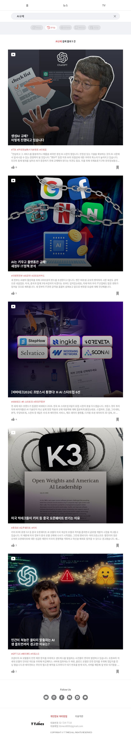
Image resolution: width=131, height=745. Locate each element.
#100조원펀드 (38, 276)
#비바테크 (16, 402)
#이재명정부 (17, 276)
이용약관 (79, 716)
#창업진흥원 (39, 402)
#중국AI (15, 528)
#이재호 (43, 149)
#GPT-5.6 (15, 654)
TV (103, 5)
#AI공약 (27, 276)
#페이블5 (25, 654)
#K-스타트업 (27, 402)
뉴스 (65, 5)
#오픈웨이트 (25, 528)
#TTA (13, 149)
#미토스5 (35, 654)
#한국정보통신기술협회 (28, 149)
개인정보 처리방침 (58, 716)
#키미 (34, 528)
